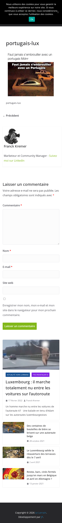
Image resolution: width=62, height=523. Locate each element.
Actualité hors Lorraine (18, 375)
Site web (8, 283)
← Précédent (11, 115)
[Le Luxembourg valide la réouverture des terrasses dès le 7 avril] (13, 456)
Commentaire (12, 205)
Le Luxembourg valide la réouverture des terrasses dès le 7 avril (41, 454)
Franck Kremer (33, 400)
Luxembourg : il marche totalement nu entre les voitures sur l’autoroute (28, 387)
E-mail (7, 267)
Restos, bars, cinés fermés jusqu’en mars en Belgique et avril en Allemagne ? (42, 475)
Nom (7, 251)
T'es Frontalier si (40, 375)
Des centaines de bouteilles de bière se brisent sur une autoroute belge (41, 431)
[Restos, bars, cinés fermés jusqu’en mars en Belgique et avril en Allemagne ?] (13, 478)
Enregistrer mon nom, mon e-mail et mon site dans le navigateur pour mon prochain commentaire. (29, 310)
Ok (31, 19)
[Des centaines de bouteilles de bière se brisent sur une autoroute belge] (13, 433)
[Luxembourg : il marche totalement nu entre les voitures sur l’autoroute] (31, 355)
